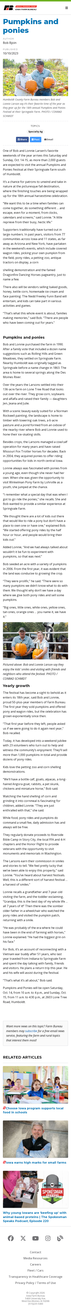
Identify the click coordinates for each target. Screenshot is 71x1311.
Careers (35, 1264)
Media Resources (35, 1258)
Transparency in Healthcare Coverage (35, 1277)
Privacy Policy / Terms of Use (35, 1283)
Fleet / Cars (35, 1270)
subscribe (31, 1031)
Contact (35, 1252)
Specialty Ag (35, 131)
